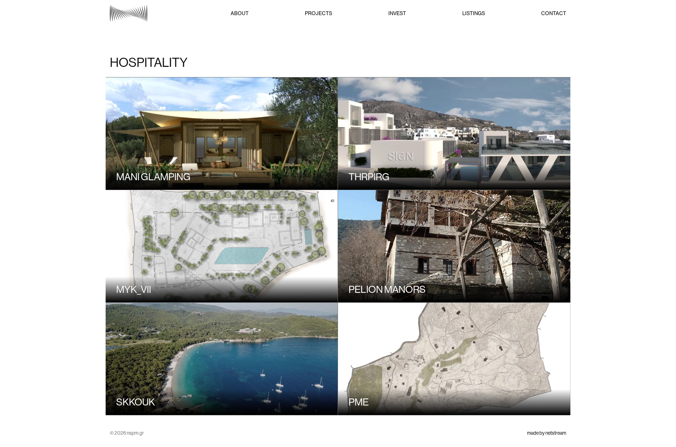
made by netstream (546, 433)
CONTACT (553, 13)
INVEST (397, 13)
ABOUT (240, 13)
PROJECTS (318, 13)
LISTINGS (473, 13)
